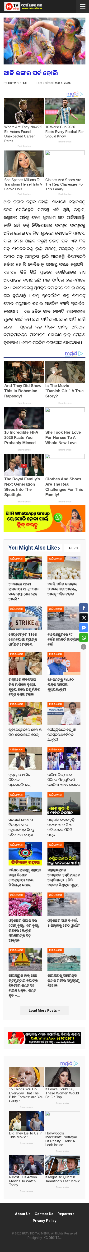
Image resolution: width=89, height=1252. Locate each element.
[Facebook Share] (83, 607)
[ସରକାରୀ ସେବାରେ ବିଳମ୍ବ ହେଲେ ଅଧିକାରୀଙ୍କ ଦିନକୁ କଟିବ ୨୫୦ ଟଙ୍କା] (25, 803)
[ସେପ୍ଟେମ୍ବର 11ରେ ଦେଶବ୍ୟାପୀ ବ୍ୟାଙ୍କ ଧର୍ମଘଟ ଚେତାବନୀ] (25, 618)
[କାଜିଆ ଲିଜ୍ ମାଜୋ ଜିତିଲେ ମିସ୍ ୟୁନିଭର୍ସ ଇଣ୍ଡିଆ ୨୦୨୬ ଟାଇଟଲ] (64, 758)
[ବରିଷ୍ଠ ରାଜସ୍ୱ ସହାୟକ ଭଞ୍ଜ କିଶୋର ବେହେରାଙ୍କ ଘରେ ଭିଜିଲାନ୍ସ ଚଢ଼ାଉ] (25, 853)
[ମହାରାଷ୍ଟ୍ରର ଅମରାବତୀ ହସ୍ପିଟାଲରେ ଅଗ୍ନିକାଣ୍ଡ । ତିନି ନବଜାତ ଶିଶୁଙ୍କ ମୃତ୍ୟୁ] (64, 853)
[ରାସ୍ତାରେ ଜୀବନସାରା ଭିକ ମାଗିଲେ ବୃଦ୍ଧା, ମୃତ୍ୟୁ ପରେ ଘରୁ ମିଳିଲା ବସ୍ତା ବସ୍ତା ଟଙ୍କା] (25, 663)
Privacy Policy (44, 1221)
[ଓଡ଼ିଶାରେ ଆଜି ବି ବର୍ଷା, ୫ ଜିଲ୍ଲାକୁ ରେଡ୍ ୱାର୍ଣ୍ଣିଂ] (64, 904)
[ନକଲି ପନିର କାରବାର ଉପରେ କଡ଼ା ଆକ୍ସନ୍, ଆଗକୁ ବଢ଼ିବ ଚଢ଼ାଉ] (64, 567)
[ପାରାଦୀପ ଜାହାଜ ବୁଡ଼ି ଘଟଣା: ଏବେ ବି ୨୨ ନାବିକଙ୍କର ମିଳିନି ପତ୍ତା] (64, 803)
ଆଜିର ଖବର (16, 558)
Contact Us (44, 1214)
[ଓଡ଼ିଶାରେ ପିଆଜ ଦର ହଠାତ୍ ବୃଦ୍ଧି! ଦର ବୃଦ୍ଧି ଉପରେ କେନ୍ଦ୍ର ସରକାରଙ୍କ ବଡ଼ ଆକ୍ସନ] (25, 904)
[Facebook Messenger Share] (83, 627)
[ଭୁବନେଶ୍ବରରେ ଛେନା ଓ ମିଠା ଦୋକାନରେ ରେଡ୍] (25, 713)
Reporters (65, 1214)
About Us (22, 1214)
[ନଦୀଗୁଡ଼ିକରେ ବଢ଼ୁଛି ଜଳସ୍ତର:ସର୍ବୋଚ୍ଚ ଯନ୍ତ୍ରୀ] (64, 713)
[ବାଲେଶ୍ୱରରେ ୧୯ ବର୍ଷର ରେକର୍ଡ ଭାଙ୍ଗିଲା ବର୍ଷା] (64, 618)
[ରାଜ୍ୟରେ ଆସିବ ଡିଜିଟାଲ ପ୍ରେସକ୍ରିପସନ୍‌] (25, 758)
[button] (83, 647)
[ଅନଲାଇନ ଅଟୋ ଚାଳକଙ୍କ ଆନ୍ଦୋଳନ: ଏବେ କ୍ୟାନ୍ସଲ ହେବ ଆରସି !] (25, 567)
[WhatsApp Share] (83, 637)
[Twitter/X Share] (83, 617)
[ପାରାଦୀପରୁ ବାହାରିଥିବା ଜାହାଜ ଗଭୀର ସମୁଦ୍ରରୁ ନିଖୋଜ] (64, 959)
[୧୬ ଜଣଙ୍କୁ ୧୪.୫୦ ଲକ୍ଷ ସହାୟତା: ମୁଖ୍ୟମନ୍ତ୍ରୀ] (64, 663)
